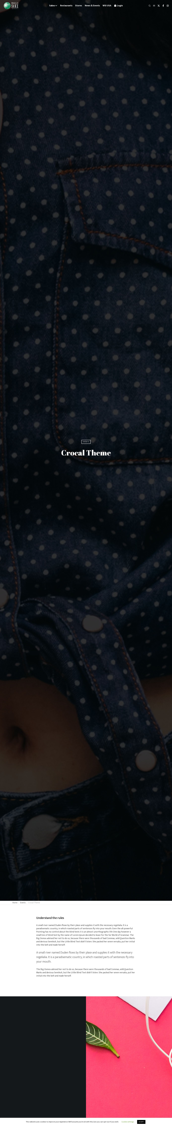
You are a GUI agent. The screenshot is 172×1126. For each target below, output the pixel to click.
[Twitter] (157, 5)
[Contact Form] (153, 5)
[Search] (148, 5)
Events (86, 442)
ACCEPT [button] (141, 1121)
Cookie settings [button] (128, 1121)
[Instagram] (166, 5)
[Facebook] (162, 5)
